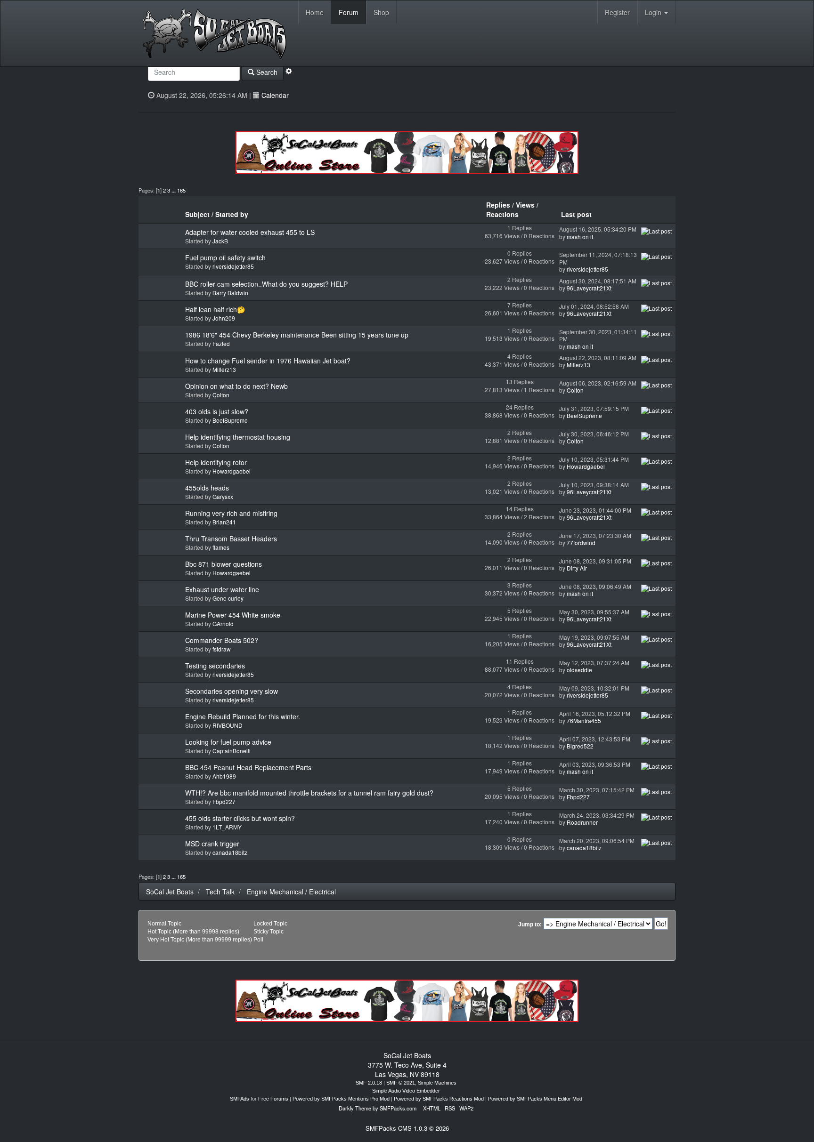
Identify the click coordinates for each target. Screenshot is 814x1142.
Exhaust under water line (222, 589)
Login (654, 12)
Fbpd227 (224, 801)
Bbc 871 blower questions (223, 564)
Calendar (275, 95)
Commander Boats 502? (221, 640)
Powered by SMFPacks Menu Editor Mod (535, 1099)
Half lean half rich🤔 (215, 309)
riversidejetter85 (233, 266)
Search (265, 72)
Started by (231, 214)
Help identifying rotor (216, 462)
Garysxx (222, 496)
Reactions (502, 214)
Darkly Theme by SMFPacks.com (377, 1108)
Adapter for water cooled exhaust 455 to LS (250, 232)
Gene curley (228, 598)
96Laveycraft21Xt (589, 288)
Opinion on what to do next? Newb (236, 386)
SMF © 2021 (400, 1083)
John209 (223, 318)
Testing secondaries (215, 665)
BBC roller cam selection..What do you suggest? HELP (266, 284)
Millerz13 (224, 369)
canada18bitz (229, 852)
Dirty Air (577, 568)
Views (525, 204)
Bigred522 (580, 746)
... (174, 190)
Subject (197, 214)
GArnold (223, 623)
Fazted (221, 343)
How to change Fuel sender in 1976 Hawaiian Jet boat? (267, 360)
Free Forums (273, 1099)
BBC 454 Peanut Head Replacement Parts (248, 767)
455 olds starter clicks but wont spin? (240, 818)
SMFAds (239, 1099)
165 (181, 190)
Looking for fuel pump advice (228, 742)
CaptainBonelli (231, 751)
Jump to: (530, 924)
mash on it (580, 237)
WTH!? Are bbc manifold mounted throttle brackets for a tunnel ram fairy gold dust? (309, 792)
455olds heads (207, 487)
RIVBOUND (227, 725)
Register (617, 12)
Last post (577, 214)
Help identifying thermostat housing (237, 437)
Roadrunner (582, 822)
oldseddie (579, 670)
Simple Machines (437, 1083)
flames (220, 547)
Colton (220, 395)
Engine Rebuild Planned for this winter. (242, 716)
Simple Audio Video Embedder (406, 1091)
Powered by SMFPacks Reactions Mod (439, 1099)
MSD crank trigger (212, 843)
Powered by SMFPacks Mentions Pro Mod (341, 1099)
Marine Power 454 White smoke (232, 614)
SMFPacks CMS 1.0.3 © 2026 (407, 1128)
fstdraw (221, 649)
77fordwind (581, 543)
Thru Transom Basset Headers (231, 538)
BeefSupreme (230, 420)
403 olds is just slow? (216, 411)
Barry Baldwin (230, 293)
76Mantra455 (584, 720)
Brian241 (224, 522)
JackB (220, 241)
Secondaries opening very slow (231, 691)
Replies (498, 204)
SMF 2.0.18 (369, 1083)
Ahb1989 (224, 776)
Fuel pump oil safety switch (225, 257)
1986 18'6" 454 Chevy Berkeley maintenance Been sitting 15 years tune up (296, 334)
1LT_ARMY (227, 827)
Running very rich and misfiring (231, 513)
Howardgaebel (231, 471)
